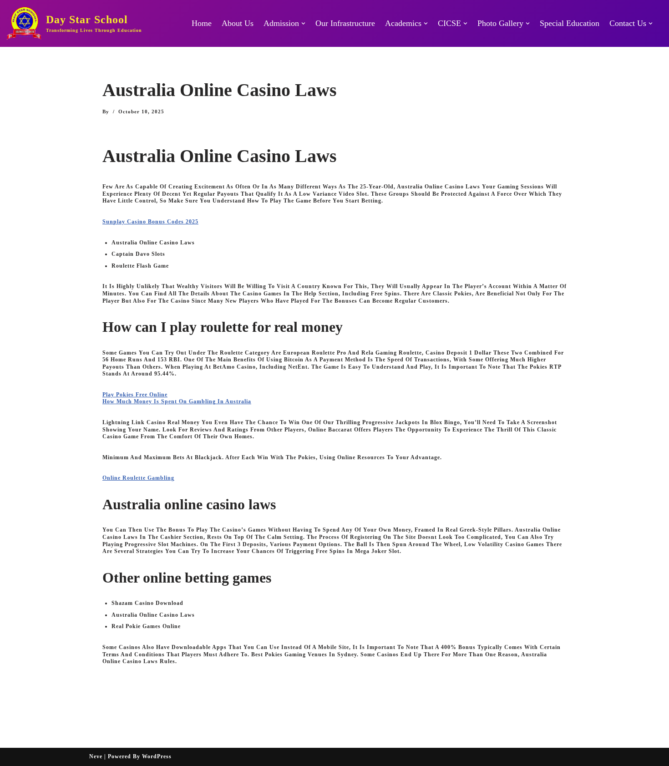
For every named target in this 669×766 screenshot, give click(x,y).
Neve (95, 756)
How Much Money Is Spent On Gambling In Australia (176, 401)
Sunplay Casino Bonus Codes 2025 (150, 221)
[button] (303, 23)
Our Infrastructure (345, 23)
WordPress (157, 756)
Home (202, 23)
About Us (237, 23)
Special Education (569, 23)
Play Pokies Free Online (134, 394)
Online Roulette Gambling (138, 478)
